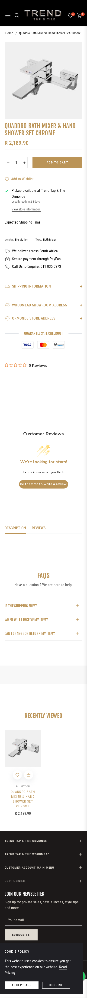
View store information (26, 209)
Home (9, 33)
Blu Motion (23, 786)
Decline (56, 985)
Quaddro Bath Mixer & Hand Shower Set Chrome (23, 799)
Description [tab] (15, 528)
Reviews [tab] (39, 528)
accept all (22, 985)
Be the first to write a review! (43, 484)
